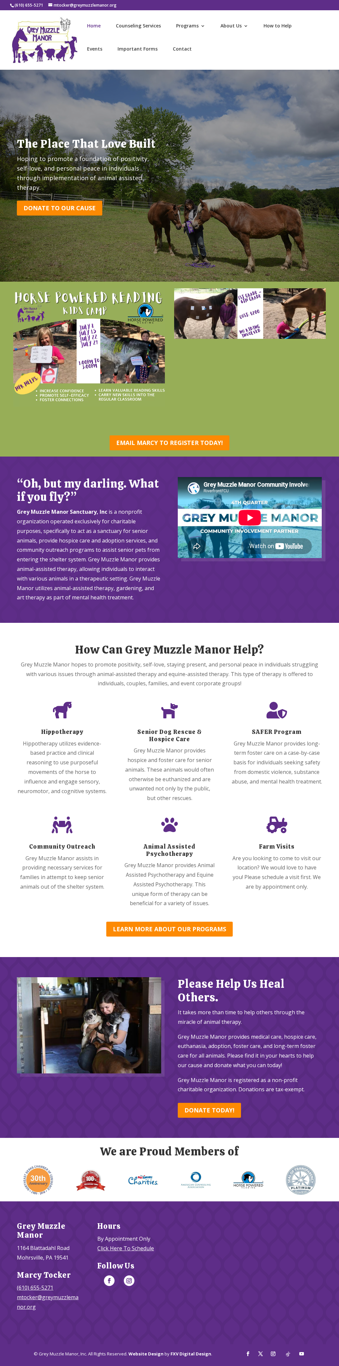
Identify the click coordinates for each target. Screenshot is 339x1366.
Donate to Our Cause (60, 208)
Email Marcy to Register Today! (169, 443)
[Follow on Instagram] (129, 1280)
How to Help (278, 26)
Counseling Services (138, 26)
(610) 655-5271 (35, 1287)
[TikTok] (288, 1354)
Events (94, 49)
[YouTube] (301, 1354)
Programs (187, 26)
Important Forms (138, 49)
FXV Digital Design (190, 1354)
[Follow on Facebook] (109, 1280)
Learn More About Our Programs (169, 929)
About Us (231, 26)
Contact (182, 49)
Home (94, 26)
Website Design (146, 1354)
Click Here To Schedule (125, 1248)
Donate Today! (209, 1110)
